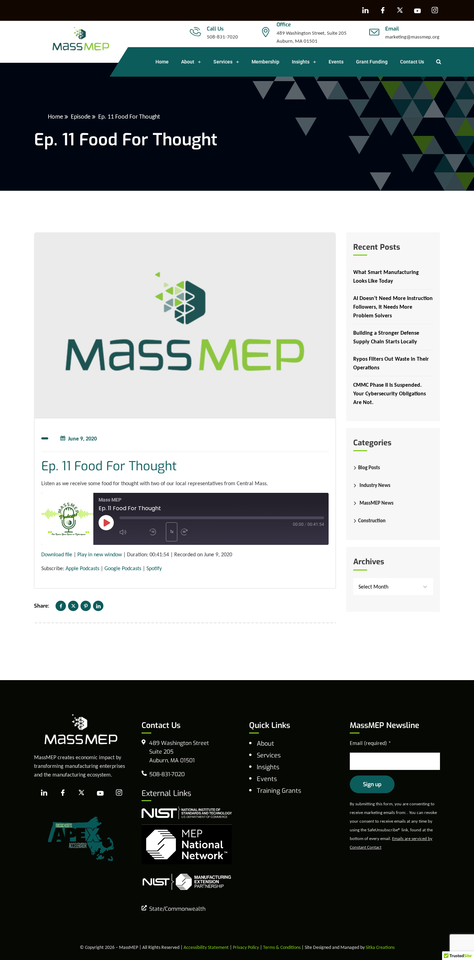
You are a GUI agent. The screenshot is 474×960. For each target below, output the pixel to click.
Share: (41, 605)
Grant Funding (372, 62)
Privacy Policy (246, 947)
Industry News (374, 485)
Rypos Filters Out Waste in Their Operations (391, 363)
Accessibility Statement (206, 947)
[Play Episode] (106, 522)
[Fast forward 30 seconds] (194, 532)
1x (171, 531)
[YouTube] (417, 10)
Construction (372, 520)
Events (336, 62)
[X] (400, 10)
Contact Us (412, 62)
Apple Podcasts (82, 568)
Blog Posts (369, 467)
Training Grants (279, 791)
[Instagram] (435, 10)
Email (392, 28)
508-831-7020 (222, 37)
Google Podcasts (122, 568)
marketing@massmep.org (412, 37)
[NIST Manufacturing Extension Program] (187, 881)
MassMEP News (376, 503)
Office (284, 24)
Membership (265, 62)
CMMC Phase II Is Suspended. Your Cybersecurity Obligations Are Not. (389, 393)
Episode (81, 116)
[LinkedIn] (365, 10)
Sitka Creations (380, 947)
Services (222, 62)
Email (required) (370, 743)
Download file (56, 554)
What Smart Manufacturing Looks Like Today (386, 276)
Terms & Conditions (282, 947)
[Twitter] (73, 606)
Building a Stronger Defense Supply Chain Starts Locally (386, 337)
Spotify (154, 568)
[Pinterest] (86, 606)
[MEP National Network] (187, 843)
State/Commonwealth (177, 908)
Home (162, 62)
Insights (301, 62)
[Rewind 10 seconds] (155, 532)
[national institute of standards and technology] (187, 812)
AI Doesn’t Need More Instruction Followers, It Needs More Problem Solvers (393, 307)
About (187, 62)
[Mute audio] (132, 532)
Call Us (215, 28)
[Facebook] (383, 10)
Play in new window (99, 554)
